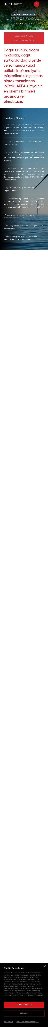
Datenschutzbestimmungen (27, 1022)
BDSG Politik (8, 1022)
